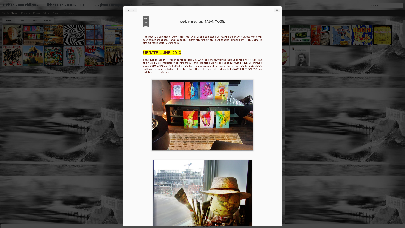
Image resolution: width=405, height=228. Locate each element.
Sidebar (46, 13)
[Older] (134, 10)
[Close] (277, 10)
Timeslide (69, 13)
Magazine (26, 13)
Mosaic (36, 13)
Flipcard (15, 13)
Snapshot (57, 13)
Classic (5, 13)
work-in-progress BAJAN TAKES (202, 21)
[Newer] (128, 10)
